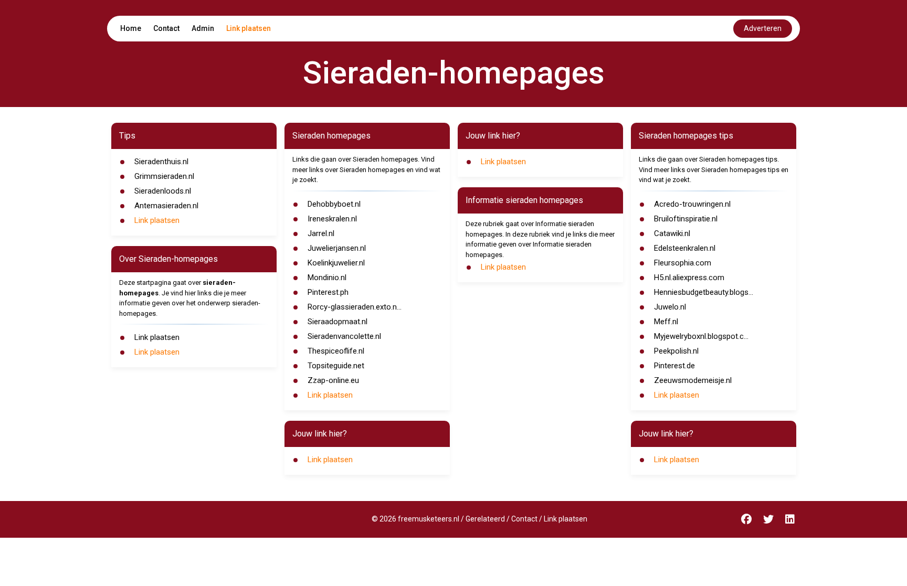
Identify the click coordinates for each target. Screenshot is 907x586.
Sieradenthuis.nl (161, 161)
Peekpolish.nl (676, 351)
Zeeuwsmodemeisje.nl (693, 380)
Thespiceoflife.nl (336, 351)
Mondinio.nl (327, 277)
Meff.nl (666, 321)
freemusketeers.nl (428, 519)
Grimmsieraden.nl (164, 176)
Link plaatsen (248, 28)
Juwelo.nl (670, 307)
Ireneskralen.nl (332, 218)
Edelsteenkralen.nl (684, 248)
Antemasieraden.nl (166, 205)
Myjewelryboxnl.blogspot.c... (701, 336)
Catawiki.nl (672, 233)
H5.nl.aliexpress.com (689, 277)
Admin (203, 28)
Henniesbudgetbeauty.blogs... (703, 292)
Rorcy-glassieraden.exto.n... (355, 307)
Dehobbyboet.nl (334, 204)
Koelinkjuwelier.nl (336, 263)
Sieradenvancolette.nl (344, 336)
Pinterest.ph (328, 292)
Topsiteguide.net (336, 365)
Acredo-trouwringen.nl (692, 204)
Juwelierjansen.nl (337, 248)
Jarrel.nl (321, 233)
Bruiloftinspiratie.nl (686, 218)
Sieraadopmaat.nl (337, 321)
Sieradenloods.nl (162, 191)
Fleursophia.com (682, 263)
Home (130, 28)
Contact (166, 28)
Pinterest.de (674, 365)
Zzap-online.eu (333, 380)
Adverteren (763, 28)
